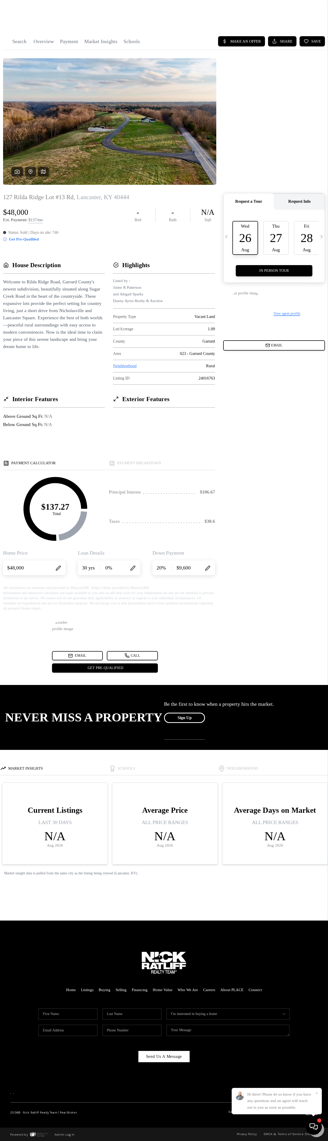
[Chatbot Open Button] (313, 1126)
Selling (121, 990)
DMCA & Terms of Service (283, 1134)
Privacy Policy (247, 1134)
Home (71, 990)
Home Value (162, 990)
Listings (87, 990)
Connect (255, 990)
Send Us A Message (164, 1056)
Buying (104, 990)
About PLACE (231, 990)
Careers (209, 990)
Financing (140, 990)
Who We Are (188, 990)
